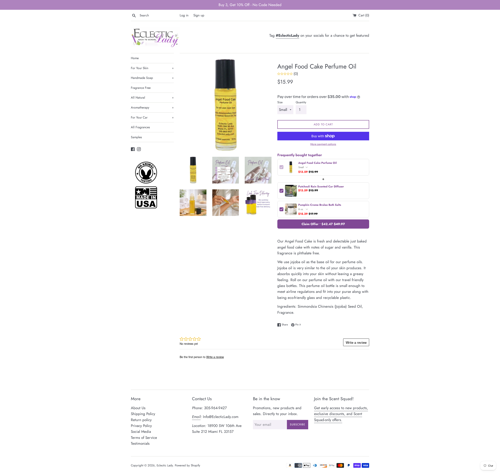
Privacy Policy (141, 425)
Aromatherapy (152, 107)
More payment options (323, 144)
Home (135, 58)
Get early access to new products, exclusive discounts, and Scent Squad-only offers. (341, 413)
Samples (136, 137)
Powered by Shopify (187, 465)
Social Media (141, 431)
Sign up (198, 15)
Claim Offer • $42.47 (323, 224)
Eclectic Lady (165, 465)
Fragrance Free (141, 88)
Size (280, 102)
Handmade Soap (152, 78)
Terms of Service (144, 437)
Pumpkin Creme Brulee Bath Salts (319, 205)
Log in (184, 15)
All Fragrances (140, 127)
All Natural (152, 97)
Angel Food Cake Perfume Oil (317, 163)
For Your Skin (152, 68)
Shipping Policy (143, 413)
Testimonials (140, 443)
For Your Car (152, 117)
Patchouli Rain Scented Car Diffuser (321, 186)
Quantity (301, 102)
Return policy (141, 419)
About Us (138, 408)
